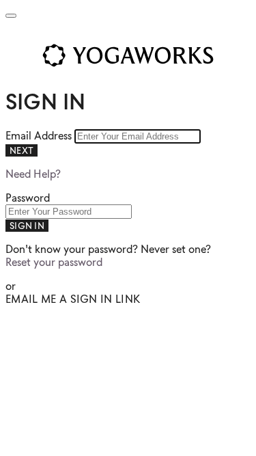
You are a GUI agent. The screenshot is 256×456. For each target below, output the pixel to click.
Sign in (27, 225)
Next (21, 150)
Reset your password (53, 262)
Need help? (33, 173)
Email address (39, 135)
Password (27, 197)
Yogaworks (128, 55)
